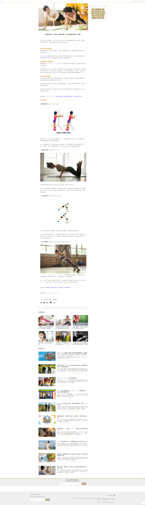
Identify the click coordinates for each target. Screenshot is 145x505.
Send (84, 483)
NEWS (114, 498)
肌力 (50, 299)
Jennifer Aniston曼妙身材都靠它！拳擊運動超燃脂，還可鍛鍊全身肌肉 (64, 96)
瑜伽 (103, 9)
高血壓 (100, 11)
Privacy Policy (98, 499)
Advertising (113, 499)
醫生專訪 (98, 17)
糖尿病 (93, 13)
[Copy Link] (86, 28)
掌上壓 (46, 299)
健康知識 (97, 15)
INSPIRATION (99, 498)
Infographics (78, 360)
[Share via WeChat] (84, 27)
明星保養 (97, 13)
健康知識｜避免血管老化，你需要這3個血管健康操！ (58, 287)
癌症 (96, 11)
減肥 (93, 15)
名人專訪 (93, 17)
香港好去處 (102, 13)
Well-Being (68, 385)
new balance (98, 9)
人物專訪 (102, 15)
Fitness (67, 36)
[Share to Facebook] (77, 28)
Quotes (110, 498)
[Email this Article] (80, 28)
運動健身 (55, 299)
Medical (68, 461)
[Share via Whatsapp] (82, 28)
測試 (93, 9)
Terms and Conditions (105, 499)
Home (75, 498)
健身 (102, 17)
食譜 (92, 11)
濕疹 (103, 11)
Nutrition (67, 373)
